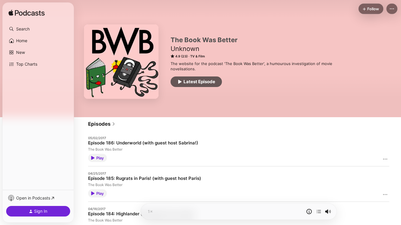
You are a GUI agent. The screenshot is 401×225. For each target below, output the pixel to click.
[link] (101, 124)
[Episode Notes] (309, 211)
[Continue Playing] (318, 211)
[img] (27, 13)
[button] (38, 29)
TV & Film (197, 56)
